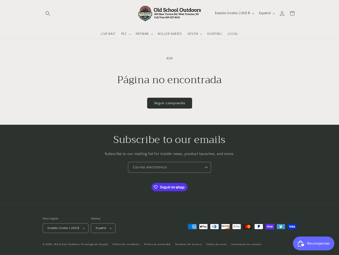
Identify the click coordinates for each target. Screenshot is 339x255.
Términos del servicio (188, 244)
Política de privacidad (157, 244)
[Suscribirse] (206, 167)
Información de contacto (246, 244)
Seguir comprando (169, 103)
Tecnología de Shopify (94, 244)
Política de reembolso (126, 244)
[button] (48, 13)
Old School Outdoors (67, 244)
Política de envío (216, 244)
